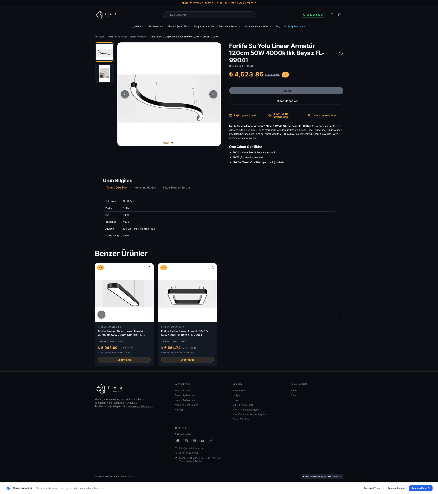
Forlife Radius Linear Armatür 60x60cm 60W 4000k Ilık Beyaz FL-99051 (186, 333)
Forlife (294, 390)
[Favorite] (149, 267)
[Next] (213, 94)
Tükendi (286, 90)
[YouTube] (202, 441)
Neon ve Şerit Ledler (186, 404)
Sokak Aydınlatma (185, 395)
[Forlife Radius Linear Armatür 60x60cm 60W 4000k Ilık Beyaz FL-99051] (187, 292)
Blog (277, 26)
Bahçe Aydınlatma (185, 400)
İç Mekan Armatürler (117, 36)
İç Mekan (137, 26)
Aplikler (179, 409)
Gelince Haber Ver (286, 101)
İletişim (237, 395)
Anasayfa (99, 36)
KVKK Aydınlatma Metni (246, 409)
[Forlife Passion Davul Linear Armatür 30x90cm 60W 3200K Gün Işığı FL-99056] (124, 292)
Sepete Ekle (124, 359)
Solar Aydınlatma (228, 26)
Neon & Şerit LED (177, 26)
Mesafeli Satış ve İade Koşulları (250, 414)
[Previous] (125, 94)
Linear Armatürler (138, 36)
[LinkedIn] (194, 441)
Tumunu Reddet (396, 488)
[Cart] (339, 14)
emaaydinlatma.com (141, 406)
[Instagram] (186, 441)
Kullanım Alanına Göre (256, 26)
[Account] (331, 14)
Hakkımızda (239, 390)
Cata (293, 395)
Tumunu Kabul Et (421, 488)
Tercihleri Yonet (372, 488)
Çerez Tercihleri (241, 419)
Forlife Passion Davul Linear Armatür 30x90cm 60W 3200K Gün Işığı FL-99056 (121, 333)
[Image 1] (166, 143)
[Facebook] (178, 441)
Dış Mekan (155, 26)
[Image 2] (172, 143)
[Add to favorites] (341, 53)
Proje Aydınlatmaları (295, 26)
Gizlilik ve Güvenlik (243, 404)
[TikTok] (211, 441)
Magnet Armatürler (204, 26)
